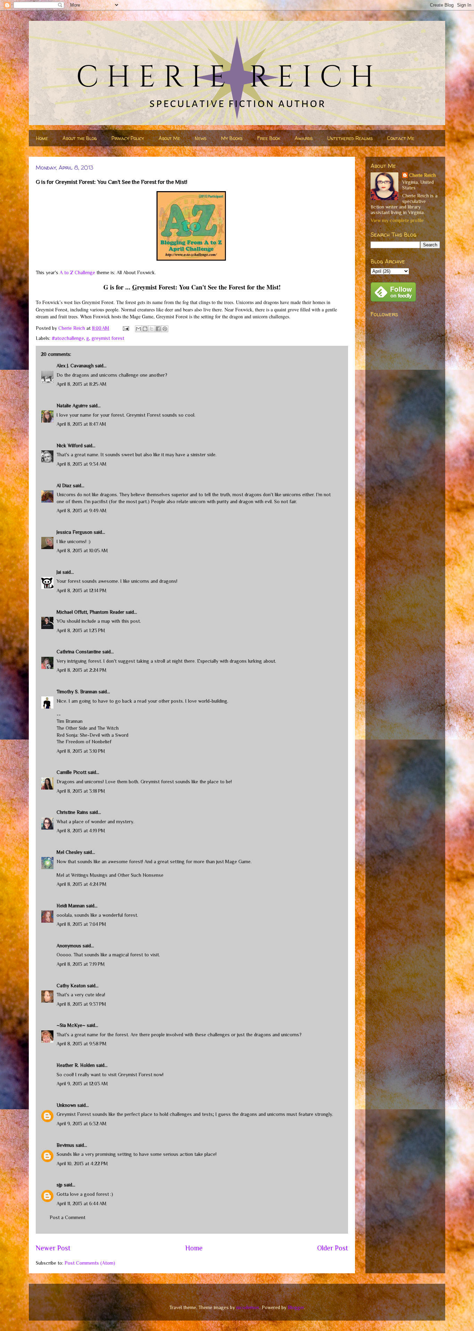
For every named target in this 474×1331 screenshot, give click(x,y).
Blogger (296, 1307)
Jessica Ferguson (74, 532)
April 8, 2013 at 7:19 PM (81, 964)
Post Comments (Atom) (90, 1263)
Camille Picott (71, 772)
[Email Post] (125, 328)
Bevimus (65, 1145)
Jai (59, 572)
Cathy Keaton (71, 985)
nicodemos (247, 1307)
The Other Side (72, 728)
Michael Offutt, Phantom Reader (90, 612)
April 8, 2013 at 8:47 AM (81, 424)
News (200, 138)
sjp (59, 1184)
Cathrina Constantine (79, 651)
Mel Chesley (69, 852)
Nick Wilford (70, 445)
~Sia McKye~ (71, 1025)
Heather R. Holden (76, 1065)
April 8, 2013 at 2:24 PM (82, 670)
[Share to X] (151, 328)
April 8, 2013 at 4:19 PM (81, 830)
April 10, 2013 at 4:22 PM (82, 1163)
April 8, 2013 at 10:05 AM (82, 550)
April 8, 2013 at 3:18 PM (81, 791)
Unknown (66, 1105)
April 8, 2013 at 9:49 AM (82, 510)
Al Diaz (64, 485)
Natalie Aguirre (72, 405)
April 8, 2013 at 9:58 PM (82, 1043)
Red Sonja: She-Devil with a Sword (92, 735)
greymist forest (108, 338)
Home (42, 138)
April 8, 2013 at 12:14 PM (82, 590)
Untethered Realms (350, 138)
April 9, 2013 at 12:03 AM (82, 1083)
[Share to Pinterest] (164, 328)
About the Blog (79, 138)
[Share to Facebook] (158, 328)
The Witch (108, 728)
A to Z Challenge (77, 272)
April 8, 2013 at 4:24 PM (82, 884)
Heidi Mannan (71, 905)
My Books (232, 138)
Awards (304, 138)
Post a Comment (67, 1217)
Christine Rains (72, 812)
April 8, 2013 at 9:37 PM (81, 1004)
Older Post (332, 1248)
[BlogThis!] (145, 328)
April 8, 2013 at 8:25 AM (82, 384)
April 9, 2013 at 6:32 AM (82, 1123)
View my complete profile (397, 220)
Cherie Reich (422, 175)
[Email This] (138, 328)
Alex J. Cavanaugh (75, 365)
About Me (169, 138)
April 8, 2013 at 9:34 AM (82, 464)
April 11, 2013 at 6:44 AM (82, 1203)
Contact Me (400, 138)
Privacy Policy (127, 138)
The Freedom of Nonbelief (84, 741)
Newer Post (53, 1248)
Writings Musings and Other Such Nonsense (117, 875)
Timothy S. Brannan (77, 691)
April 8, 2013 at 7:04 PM (81, 924)
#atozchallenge (68, 338)
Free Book (268, 138)
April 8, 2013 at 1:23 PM (81, 630)
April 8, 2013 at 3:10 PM (81, 751)
